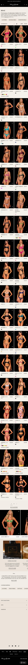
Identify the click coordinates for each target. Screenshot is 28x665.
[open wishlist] (25, 5)
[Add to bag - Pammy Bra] (12, 255)
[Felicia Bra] (21, 317)
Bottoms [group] (20, 588)
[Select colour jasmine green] (15, 47)
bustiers (24, 577)
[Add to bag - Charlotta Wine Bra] (12, 65)
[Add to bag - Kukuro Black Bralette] (26, 491)
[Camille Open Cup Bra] (7, 106)
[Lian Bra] (7, 294)
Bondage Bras (12, 19)
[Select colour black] (2, 94)
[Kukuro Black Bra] (7, 483)
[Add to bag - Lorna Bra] (12, 183)
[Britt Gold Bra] (7, 339)
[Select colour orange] (1, 94)
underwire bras (12, 13)
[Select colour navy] (15, 142)
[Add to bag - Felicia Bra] (26, 324)
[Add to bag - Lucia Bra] (26, 65)
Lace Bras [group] (4, 588)
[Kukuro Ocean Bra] (7, 130)
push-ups (8, 577)
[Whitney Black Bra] (7, 458)
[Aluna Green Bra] (21, 34)
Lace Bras (4, 19)
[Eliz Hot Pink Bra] (21, 363)
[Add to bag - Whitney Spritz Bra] (12, 88)
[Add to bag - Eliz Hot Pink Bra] (26, 370)
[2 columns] (17, 24)
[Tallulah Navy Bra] (21, 339)
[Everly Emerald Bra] (21, 176)
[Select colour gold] (1, 351)
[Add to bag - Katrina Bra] (12, 161)
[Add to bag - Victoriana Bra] (26, 114)
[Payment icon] (16, 654)
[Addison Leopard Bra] (7, 224)
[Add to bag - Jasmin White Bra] (12, 394)
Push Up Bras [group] (12, 588)
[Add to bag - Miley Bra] (12, 41)
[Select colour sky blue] (1, 211)
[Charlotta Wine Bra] (7, 57)
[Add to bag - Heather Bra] (12, 324)
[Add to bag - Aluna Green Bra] (26, 41)
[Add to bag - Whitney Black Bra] (12, 465)
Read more (14, 580)
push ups (5, 13)
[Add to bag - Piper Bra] (26, 439)
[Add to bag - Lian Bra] (12, 301)
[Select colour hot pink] (15, 376)
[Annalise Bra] (7, 199)
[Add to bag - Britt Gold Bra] (12, 347)
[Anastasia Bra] (7, 363)
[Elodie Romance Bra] (21, 199)
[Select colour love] (6, 94)
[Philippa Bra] (7, 270)
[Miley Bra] (7, 34)
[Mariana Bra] (21, 130)
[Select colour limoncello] (5, 94)
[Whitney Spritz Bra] (7, 81)
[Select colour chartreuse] (5, 445)
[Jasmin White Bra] (7, 386)
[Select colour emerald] (15, 189)
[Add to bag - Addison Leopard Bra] (12, 232)
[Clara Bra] (21, 410)
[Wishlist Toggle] (12, 26)
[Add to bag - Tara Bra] (26, 255)
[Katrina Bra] (7, 154)
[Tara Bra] (21, 248)
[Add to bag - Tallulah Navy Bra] (26, 347)
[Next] (16, 504)
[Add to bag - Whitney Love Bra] (12, 439)
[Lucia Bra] (21, 57)
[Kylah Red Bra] (7, 410)
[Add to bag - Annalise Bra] (12, 207)
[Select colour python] (15, 329)
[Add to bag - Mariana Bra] (26, 137)
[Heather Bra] (7, 317)
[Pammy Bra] (7, 248)
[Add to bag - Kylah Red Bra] (12, 417)
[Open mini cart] (26, 5)
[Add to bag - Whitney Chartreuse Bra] (26, 232)
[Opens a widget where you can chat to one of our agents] (23, 662)
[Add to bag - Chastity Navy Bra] (26, 301)
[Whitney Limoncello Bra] (21, 458)
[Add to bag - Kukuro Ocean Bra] (12, 137)
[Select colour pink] (15, 214)
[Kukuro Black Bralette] (21, 483)
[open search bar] (3, 5)
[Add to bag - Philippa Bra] (12, 277)
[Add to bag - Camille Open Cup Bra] (12, 114)
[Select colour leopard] (1, 236)
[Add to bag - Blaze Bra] (26, 394)
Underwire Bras (22, 19)
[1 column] (14, 24)
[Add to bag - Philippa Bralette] (26, 277)
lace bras (15, 15)
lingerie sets (6, 16)
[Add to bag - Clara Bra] (26, 417)
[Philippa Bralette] (21, 270)
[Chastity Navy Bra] (21, 294)
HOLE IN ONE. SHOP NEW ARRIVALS (14, 1)
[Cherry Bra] (21, 154)
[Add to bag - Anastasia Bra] (12, 370)
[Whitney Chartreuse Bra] (21, 224)
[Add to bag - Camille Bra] (26, 88)
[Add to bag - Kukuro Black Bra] (12, 491)
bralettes (17, 13)
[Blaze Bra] (21, 386)
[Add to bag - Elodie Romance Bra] (26, 207)
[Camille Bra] (21, 81)
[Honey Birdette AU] (14, 5)
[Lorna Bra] (7, 176)
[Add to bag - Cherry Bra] (26, 161)
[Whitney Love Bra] (7, 432)
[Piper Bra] (21, 432)
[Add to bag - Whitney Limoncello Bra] (26, 465)
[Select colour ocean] (1, 143)
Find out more (12, 568)
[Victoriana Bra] (21, 106)
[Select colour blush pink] (15, 69)
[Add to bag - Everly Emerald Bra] (26, 183)
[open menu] (1, 5)
